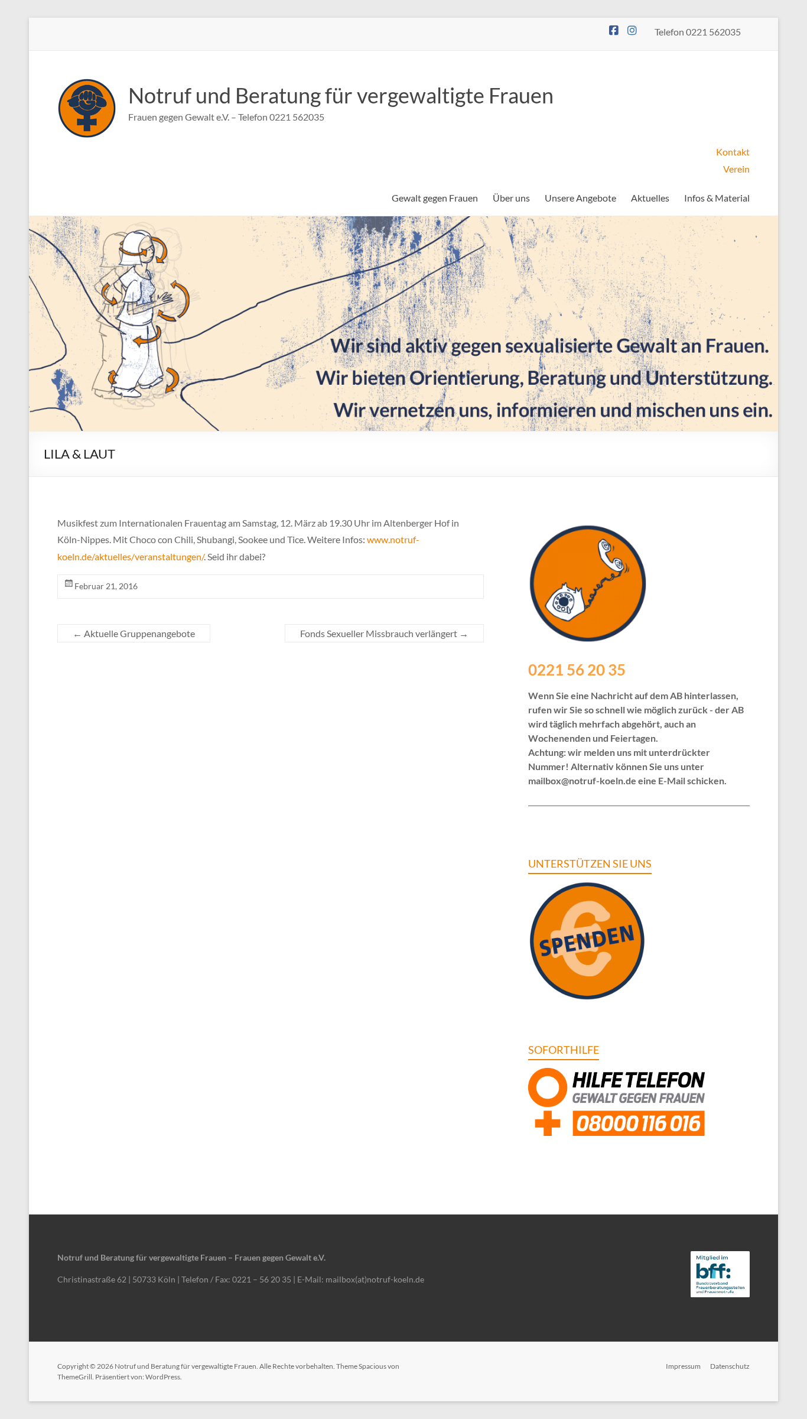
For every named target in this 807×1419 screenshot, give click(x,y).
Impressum (683, 1366)
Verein (736, 168)
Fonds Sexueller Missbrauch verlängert (384, 633)
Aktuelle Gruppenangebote (134, 633)
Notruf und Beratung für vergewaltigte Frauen (341, 95)
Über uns (511, 197)
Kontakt (733, 151)
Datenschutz (730, 1366)
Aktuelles (650, 197)
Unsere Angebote (580, 197)
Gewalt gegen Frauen (435, 197)
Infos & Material (717, 197)
